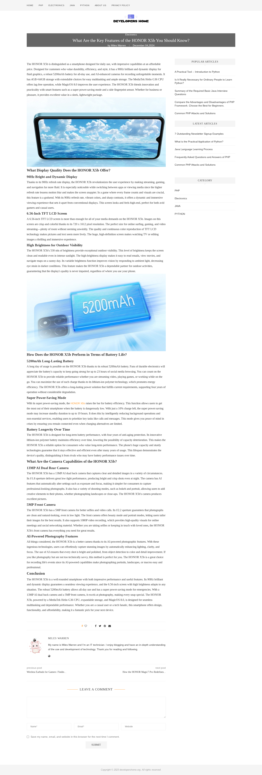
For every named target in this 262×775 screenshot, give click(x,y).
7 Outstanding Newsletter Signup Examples (199, 133)
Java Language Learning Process (194, 149)
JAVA (72, 5)
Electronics (56, 5)
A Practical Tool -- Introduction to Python (197, 71)
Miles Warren (119, 45)
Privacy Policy (121, 5)
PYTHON (84, 5)
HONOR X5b (78, 403)
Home (30, 5)
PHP (41, 5)
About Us (100, 5)
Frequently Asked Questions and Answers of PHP (202, 157)
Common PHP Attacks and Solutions (195, 113)
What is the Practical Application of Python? (199, 141)
